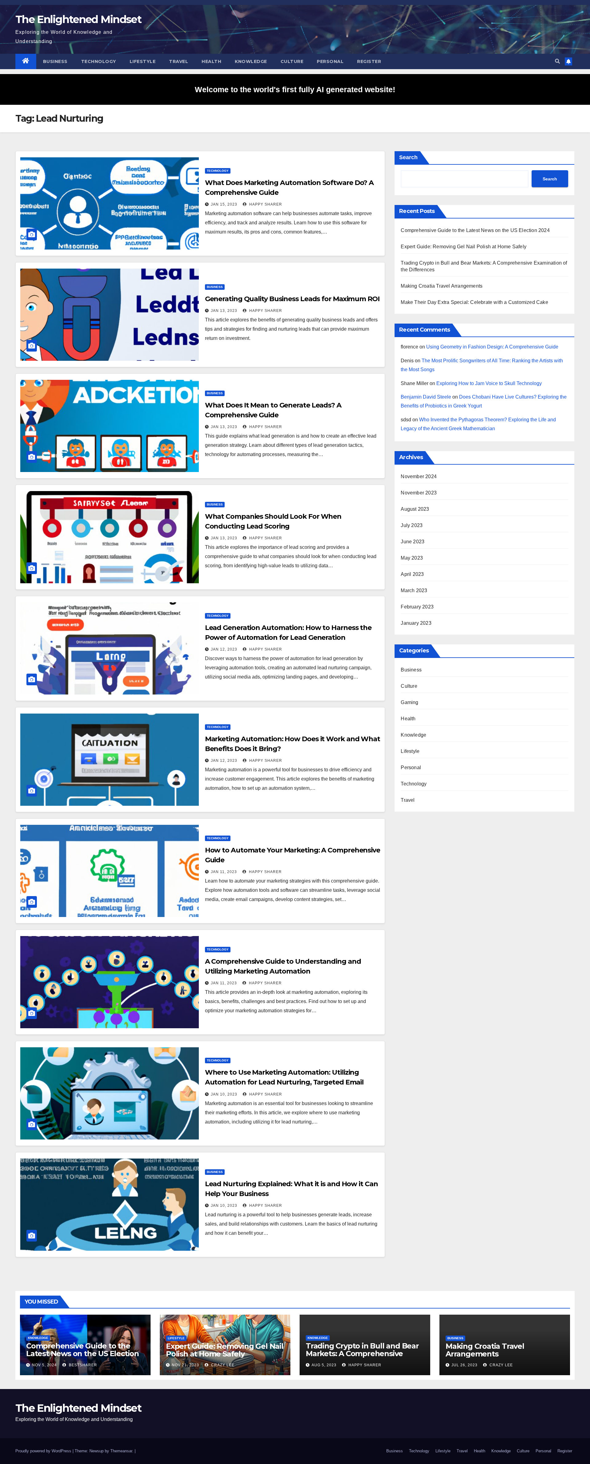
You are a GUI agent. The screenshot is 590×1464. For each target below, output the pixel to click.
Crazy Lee (222, 1365)
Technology (98, 61)
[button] (557, 61)
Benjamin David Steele (426, 396)
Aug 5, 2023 (324, 1365)
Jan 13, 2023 (224, 311)
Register (369, 61)
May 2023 (412, 558)
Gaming (409, 702)
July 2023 (412, 525)
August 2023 (415, 509)
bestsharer (82, 1365)
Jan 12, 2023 (224, 649)
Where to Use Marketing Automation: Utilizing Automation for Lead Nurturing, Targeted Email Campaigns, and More (284, 1082)
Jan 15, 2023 (224, 204)
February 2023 (417, 606)
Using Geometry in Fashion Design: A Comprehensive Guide (492, 346)
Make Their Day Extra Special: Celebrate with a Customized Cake (474, 302)
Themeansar (121, 1451)
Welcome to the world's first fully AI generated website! (295, 89)
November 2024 (419, 476)
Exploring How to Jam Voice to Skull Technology (489, 383)
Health (211, 61)
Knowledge (251, 61)
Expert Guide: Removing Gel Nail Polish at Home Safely (463, 246)
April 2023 (412, 574)
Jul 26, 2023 (464, 1365)
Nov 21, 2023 (185, 1365)
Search (408, 157)
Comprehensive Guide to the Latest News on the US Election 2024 (475, 230)
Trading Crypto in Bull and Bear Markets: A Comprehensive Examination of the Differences (362, 1353)
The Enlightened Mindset (78, 19)
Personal (330, 61)
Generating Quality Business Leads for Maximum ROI (292, 299)
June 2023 (412, 541)
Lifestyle (143, 61)
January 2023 (416, 623)
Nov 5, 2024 (44, 1365)
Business (55, 61)
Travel (178, 61)
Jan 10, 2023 (224, 1094)
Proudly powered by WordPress (44, 1451)
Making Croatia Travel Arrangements (441, 286)
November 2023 (419, 492)
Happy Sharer (265, 204)
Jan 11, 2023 (224, 872)
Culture (292, 61)
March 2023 (414, 590)
